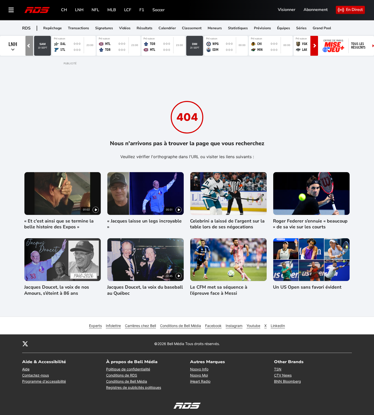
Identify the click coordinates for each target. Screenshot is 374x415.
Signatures (104, 28)
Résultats (144, 28)
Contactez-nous (35, 375)
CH (64, 10)
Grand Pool (322, 28)
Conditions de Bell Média (180, 325)
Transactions (78, 28)
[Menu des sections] (11, 10)
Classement (192, 28)
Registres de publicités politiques (133, 387)
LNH (79, 10)
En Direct (354, 9)
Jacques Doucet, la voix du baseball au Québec (145, 290)
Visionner (286, 9)
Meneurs (215, 28)
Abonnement (316, 9)
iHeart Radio (200, 381)
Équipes (283, 28)
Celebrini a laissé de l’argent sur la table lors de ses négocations (227, 224)
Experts (95, 325)
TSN (277, 369)
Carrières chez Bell (140, 325)
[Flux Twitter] (25, 343)
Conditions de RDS (121, 375)
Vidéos (125, 28)
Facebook (213, 325)
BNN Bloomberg (287, 381)
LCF (127, 10)
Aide (26, 369)
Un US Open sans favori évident (307, 287)
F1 (141, 10)
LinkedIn (278, 325)
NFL (95, 10)
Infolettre (113, 325)
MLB (111, 10)
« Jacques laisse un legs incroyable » (144, 224)
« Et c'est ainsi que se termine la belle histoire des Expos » (59, 224)
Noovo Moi (199, 375)
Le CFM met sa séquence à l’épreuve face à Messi (218, 290)
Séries (301, 28)
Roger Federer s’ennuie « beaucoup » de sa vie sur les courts (310, 224)
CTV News (283, 375)
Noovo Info (199, 369)
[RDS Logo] (37, 10)
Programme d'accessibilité (44, 381)
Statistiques (238, 28)
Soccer (158, 10)
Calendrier (167, 28)
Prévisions (262, 28)
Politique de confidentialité (128, 369)
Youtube (253, 325)
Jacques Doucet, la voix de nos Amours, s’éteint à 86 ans (56, 290)
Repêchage (52, 28)
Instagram (234, 325)
